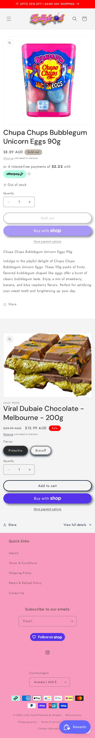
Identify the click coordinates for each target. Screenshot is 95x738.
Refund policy (73, 715)
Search (14, 553)
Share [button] (12, 304)
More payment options (47, 509)
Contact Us (16, 593)
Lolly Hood (30, 715)
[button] (9, 19)
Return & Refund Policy (25, 583)
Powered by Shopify (49, 715)
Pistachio (16, 450)
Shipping (8, 158)
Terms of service (50, 722)
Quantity (8, 193)
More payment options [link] (47, 241)
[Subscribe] (71, 621)
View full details (75, 525)
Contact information (49, 728)
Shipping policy (27, 722)
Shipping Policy (20, 573)
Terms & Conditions (23, 563)
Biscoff (41, 450)
